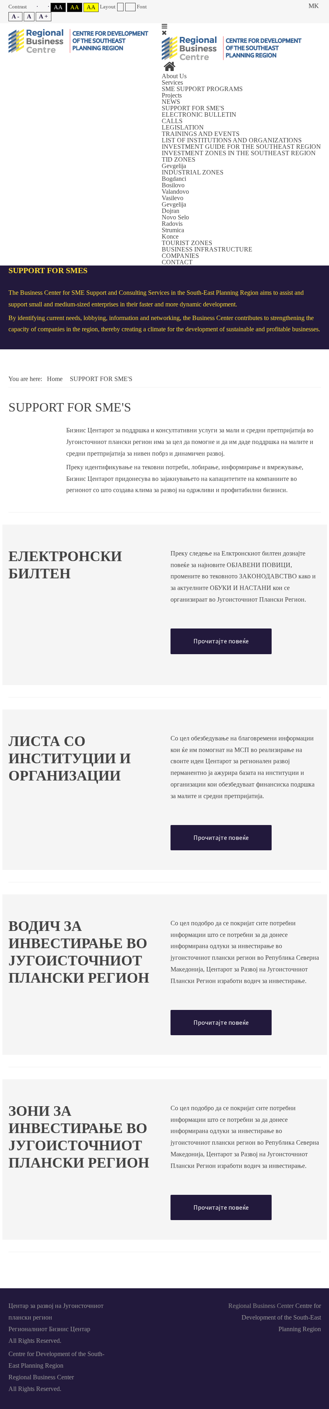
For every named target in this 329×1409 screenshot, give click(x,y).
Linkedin (146, 1305)
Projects (172, 95)
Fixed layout (120, 7)
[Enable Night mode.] (44, 6)
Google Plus (201, 1305)
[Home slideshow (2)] (169, 68)
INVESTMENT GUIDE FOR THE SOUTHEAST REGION (241, 146)
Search (295, 6)
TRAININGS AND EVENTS (201, 133)
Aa (58, 7)
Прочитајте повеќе (221, 641)
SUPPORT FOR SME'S (193, 108)
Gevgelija (174, 165)
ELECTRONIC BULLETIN (199, 114)
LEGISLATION (183, 127)
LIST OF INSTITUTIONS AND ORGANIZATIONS (232, 140)
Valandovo (175, 191)
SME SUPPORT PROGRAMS (202, 88)
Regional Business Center (261, 1305)
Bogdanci (174, 178)
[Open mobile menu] (164, 26)
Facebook (127, 1305)
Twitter (183, 1305)
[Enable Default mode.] (33, 6)
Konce (170, 236)
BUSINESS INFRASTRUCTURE (207, 249)
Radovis (172, 223)
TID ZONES (178, 159)
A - (15, 16)
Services (172, 82)
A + (43, 16)
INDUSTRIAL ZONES (192, 172)
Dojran (170, 210)
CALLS (172, 121)
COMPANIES (180, 255)
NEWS (171, 101)
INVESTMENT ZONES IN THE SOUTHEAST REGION (239, 153)
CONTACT (177, 262)
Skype (164, 1305)
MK (314, 5)
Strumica (173, 230)
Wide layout (130, 7)
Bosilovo (173, 185)
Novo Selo (175, 217)
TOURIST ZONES (187, 242)
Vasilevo (172, 198)
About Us (174, 76)
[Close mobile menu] (164, 32)
